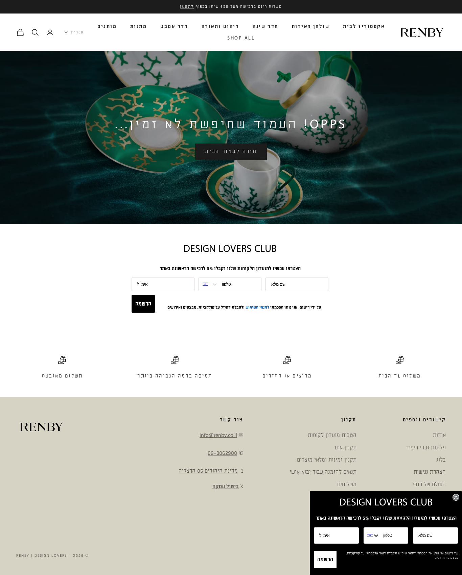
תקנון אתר (344, 447)
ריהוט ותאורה (220, 26)
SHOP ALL (241, 38)
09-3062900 (222, 453)
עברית (77, 32)
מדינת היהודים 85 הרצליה (208, 471)
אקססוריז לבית (364, 26)
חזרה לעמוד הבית (231, 151)
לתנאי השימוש (257, 307)
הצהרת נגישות (430, 472)
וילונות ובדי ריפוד (426, 447)
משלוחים (346, 484)
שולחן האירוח (310, 26)
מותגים (107, 26)
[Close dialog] (456, 497)
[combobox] (208, 284)
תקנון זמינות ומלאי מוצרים (326, 460)
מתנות (138, 26)
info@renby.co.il (218, 435)
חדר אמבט (174, 26)
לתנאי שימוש (407, 553)
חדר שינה (265, 26)
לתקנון (187, 6)
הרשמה (143, 304)
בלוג (441, 460)
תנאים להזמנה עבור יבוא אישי (323, 472)
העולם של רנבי (429, 484)
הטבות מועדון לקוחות (332, 435)
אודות (439, 435)
